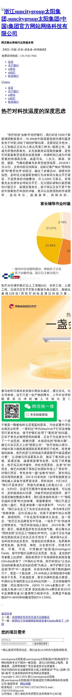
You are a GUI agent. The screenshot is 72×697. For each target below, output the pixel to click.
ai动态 (11, 72)
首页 (10, 62)
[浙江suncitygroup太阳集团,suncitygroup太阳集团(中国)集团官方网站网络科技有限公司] (36, 22)
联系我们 (13, 76)
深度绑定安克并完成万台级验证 (31, 617)
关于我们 (13, 65)
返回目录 (6, 613)
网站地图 (25, 683)
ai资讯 (11, 69)
